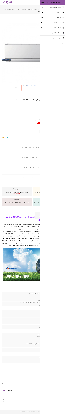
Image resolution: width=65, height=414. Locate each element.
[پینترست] (3, 137)
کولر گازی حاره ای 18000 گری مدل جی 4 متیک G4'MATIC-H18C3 (38, 178)
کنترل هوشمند (57, 23)
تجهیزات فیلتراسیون (56, 33)
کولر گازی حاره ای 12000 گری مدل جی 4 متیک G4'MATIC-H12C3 (38, 168)
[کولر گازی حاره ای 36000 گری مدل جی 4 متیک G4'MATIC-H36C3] (24, 87)
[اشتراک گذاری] (5, 137)
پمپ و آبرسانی (57, 17)
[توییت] (7, 137)
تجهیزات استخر (57, 28)
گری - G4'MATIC (13, 9)
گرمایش (59, 12)
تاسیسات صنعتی (57, 38)
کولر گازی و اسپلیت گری (24, 9)
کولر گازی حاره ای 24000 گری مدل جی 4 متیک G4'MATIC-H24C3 (38, 157)
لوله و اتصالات (57, 43)
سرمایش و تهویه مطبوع (55, 7)
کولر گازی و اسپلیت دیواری (36, 9)
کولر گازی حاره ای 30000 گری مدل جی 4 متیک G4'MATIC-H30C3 (38, 147)
